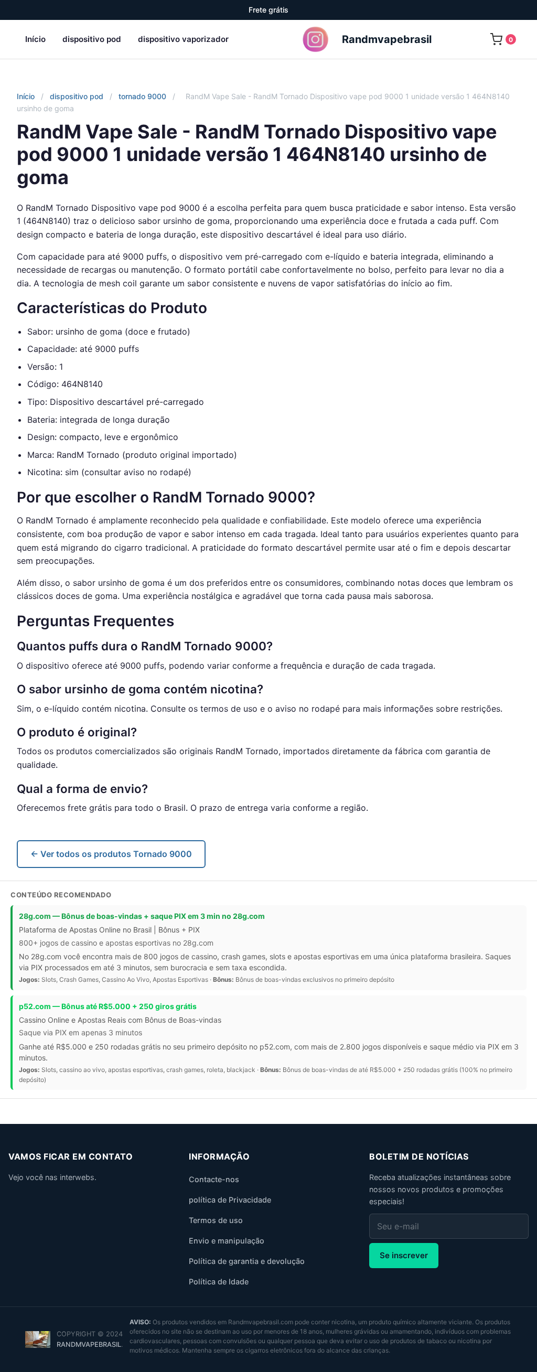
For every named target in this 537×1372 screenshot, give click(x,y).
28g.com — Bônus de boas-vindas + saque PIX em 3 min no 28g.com (142, 916)
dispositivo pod (91, 39)
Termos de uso (216, 1220)
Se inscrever (404, 1255)
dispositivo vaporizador (183, 39)
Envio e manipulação (226, 1240)
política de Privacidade (230, 1199)
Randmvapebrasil (89, 1344)
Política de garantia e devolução (247, 1261)
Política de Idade (219, 1281)
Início (35, 39)
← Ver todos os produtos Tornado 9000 (111, 854)
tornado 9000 (142, 96)
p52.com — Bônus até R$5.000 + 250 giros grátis (108, 1006)
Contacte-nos (214, 1179)
